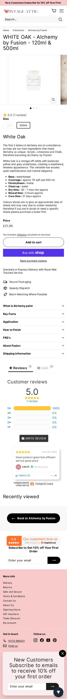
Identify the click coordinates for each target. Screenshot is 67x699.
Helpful (22, 475)
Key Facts (9, 314)
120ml (9, 125)
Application (10, 321)
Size (6, 118)
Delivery (7, 582)
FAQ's (7, 337)
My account (9, 622)
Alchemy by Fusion (37, 30)
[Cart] (54, 11)
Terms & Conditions (14, 596)
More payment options (33, 260)
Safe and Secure (12, 591)
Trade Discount (11, 618)
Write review (35, 438)
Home (6, 30)
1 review (32, 401)
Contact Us (9, 600)
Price (6, 220)
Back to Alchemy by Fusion (36, 518)
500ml (23, 125)
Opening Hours (11, 609)
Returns (7, 587)
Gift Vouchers (11, 614)
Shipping (21, 234)
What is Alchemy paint (18, 306)
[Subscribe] (52, 686)
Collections (18, 30)
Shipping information (17, 353)
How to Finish (12, 329)
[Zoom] (53, 99)
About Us (8, 605)
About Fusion (11, 345)
